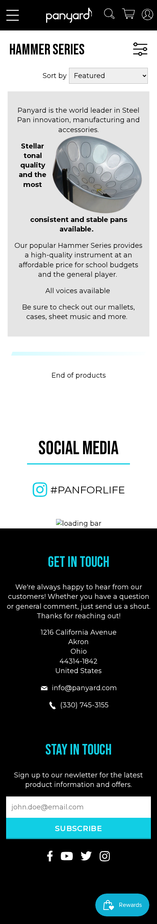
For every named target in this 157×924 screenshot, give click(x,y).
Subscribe (78, 828)
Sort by (55, 76)
